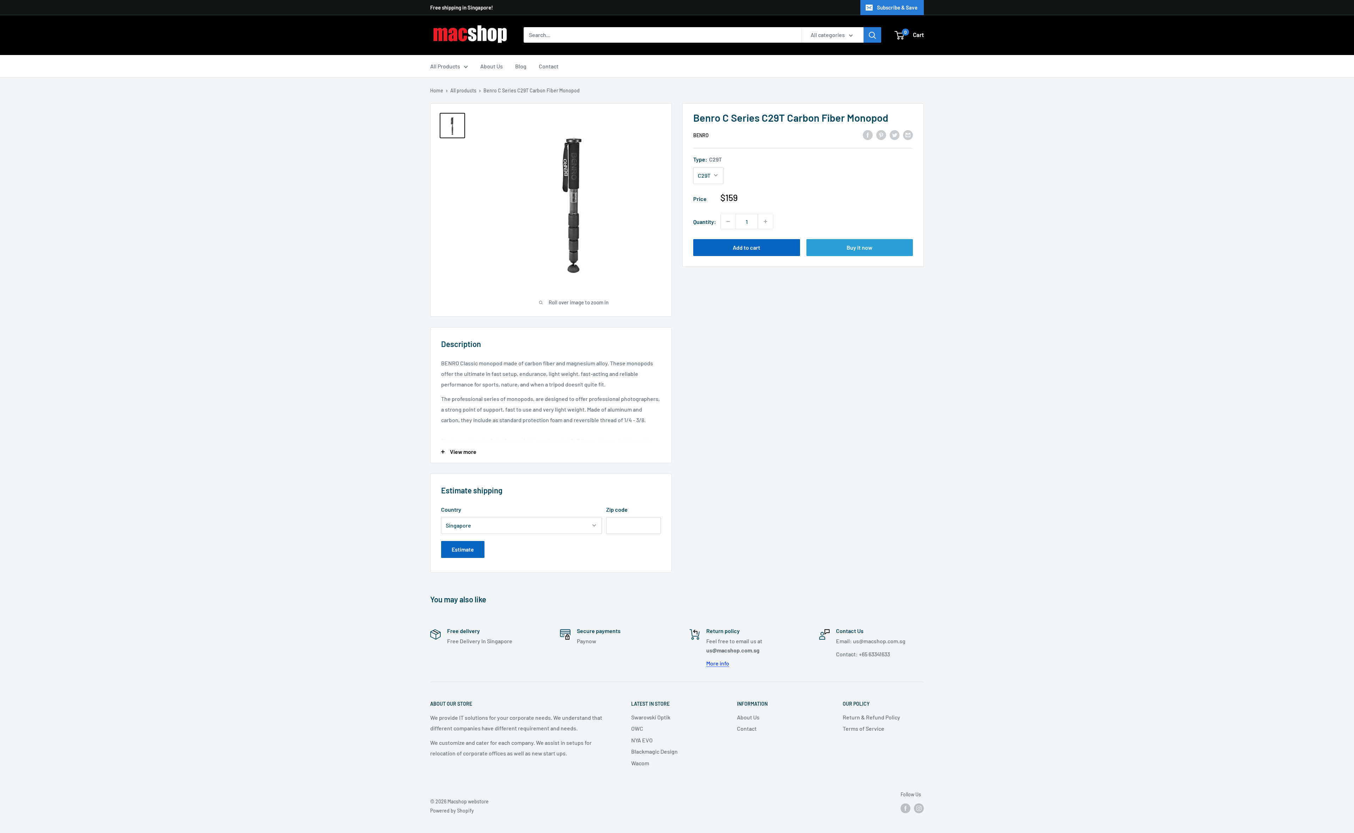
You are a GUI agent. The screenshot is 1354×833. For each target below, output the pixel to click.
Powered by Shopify (452, 811)
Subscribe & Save (897, 7)
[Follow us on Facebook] (905, 808)
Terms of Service (863, 728)
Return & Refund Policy (871, 717)
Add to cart (746, 247)
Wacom (640, 763)
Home (436, 90)
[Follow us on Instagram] (919, 808)
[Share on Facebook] (868, 134)
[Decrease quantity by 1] (728, 221)
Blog (520, 66)
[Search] (872, 35)
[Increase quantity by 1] (765, 221)
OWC (637, 728)
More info (717, 663)
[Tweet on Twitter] (894, 134)
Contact (549, 66)
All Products (445, 66)
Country (451, 509)
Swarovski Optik (650, 717)
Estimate (463, 549)
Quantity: (704, 221)
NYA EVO (642, 740)
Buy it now (859, 247)
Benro (701, 135)
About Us (491, 66)
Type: (707, 159)
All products (463, 90)
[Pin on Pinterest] (881, 134)
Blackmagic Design (654, 751)
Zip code (617, 509)
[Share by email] (908, 134)
